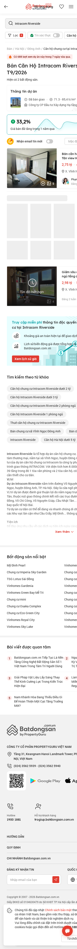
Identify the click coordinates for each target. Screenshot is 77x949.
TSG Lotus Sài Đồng (20, 579)
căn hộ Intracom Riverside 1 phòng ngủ (36, 414)
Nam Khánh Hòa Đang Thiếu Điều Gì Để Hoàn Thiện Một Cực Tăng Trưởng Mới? (38, 701)
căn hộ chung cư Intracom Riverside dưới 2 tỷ (40, 389)
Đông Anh (33, 49)
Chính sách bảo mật (58, 910)
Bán (9, 49)
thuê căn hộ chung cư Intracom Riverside (37, 423)
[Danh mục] (6, 6)
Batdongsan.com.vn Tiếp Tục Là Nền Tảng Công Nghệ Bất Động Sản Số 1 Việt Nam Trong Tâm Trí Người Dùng (38, 661)
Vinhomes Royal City (21, 620)
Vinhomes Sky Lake (20, 627)
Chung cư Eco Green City (23, 613)
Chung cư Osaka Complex (24, 606)
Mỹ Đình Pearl (16, 565)
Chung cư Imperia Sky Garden (26, 572)
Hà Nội (19, 49)
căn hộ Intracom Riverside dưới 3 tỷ (34, 397)
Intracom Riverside (23, 440)
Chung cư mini (16, 599)
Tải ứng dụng (43, 7)
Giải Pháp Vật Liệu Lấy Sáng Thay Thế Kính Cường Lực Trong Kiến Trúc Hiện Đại (38, 681)
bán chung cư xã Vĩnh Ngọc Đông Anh (35, 431)
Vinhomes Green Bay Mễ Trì (25, 593)
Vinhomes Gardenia (20, 586)
